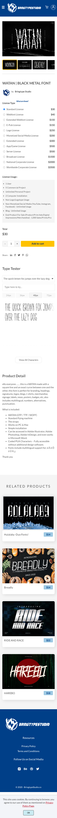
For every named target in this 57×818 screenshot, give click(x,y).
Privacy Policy (28, 746)
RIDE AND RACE (14, 640)
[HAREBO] (28, 671)
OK (28, 813)
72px (49, 295)
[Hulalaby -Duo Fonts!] (28, 512)
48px (35, 295)
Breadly (8, 587)
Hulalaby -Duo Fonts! (16, 534)
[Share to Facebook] (15, 255)
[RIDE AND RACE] (28, 618)
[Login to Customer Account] (53, 7)
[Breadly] (28, 565)
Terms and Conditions (28, 751)
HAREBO (9, 693)
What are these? (22, 101)
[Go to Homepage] (25, 12)
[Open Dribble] (31, 769)
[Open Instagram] (19, 769)
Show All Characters (28, 360)
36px (22, 295)
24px (8, 295)
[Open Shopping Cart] (46, 7)
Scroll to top (54, 730)
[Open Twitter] (37, 769)
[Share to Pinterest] (23, 255)
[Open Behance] (25, 769)
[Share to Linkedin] (11, 255)
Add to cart (38, 243)
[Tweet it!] (19, 255)
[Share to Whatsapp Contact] (27, 255)
